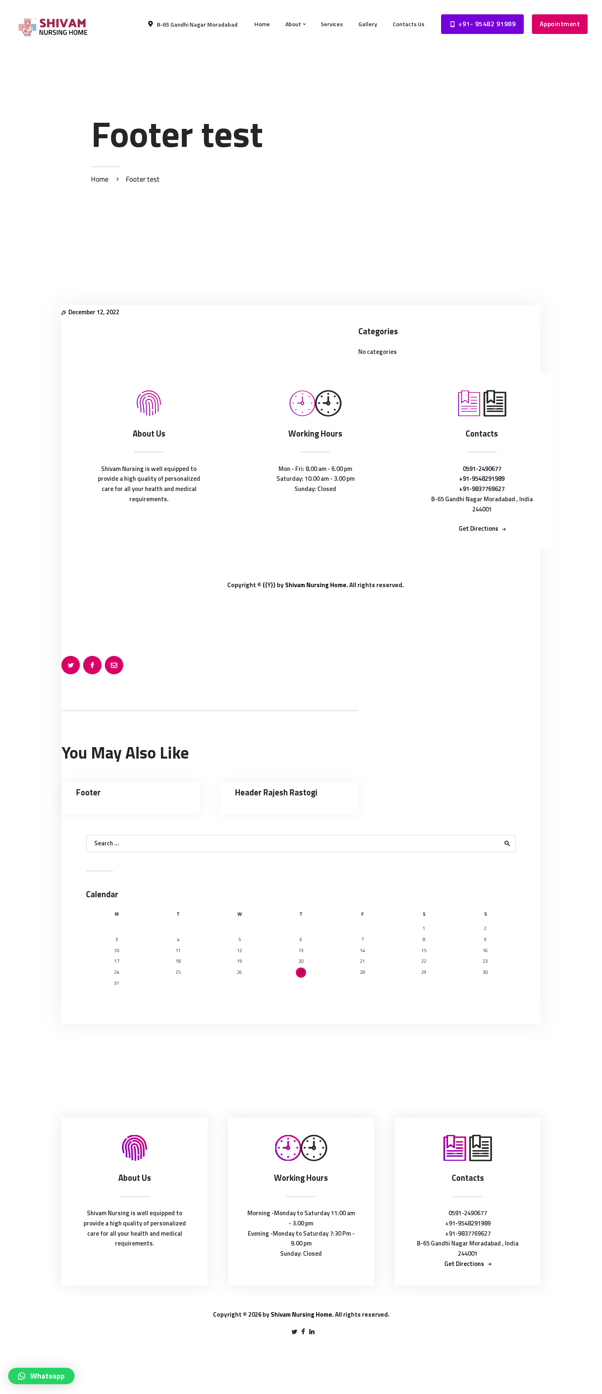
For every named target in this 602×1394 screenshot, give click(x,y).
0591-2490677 (482, 468)
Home (100, 179)
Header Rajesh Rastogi (276, 793)
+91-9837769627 (482, 488)
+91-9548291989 (482, 478)
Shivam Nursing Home (315, 585)
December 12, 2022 (93, 312)
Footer (88, 793)
